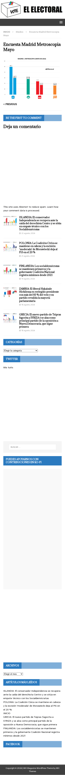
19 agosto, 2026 (28, 278)
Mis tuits (8, 367)
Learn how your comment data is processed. (30, 208)
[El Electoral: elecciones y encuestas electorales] (32, 17)
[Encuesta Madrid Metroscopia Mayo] (32, 98)
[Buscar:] (32, 447)
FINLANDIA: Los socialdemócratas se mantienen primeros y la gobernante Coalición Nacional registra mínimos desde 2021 (39, 270)
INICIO (6, 713)
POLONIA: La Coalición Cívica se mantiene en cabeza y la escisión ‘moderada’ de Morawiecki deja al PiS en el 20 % (38, 247)
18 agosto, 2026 (28, 304)
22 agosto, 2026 (28, 233)
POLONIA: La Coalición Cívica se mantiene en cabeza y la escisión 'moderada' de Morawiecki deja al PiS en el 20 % (31, 705)
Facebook (13, 744)
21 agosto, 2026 (28, 255)
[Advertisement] (32, 405)
